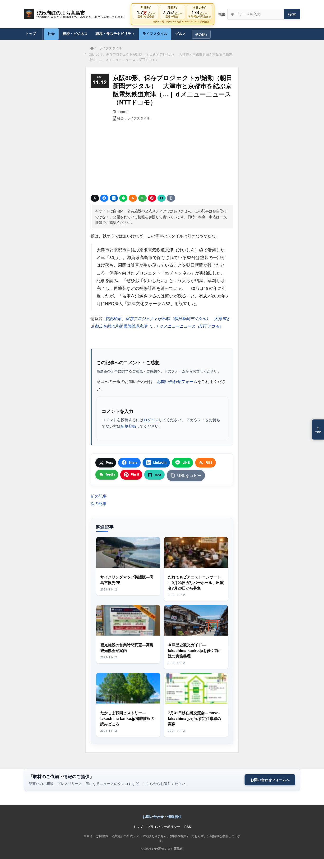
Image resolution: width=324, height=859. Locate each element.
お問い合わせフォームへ (270, 779)
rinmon (123, 111)
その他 (200, 34)
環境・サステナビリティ (115, 33)
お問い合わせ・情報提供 (162, 816)
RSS (187, 826)
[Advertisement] (162, 158)
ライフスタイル (155, 33)
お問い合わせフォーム (177, 381)
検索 (292, 14)
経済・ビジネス (75, 33)
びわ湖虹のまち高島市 (167, 848)
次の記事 (99, 503)
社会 (51, 33)
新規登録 (128, 426)
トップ (30, 33)
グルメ (180, 33)
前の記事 (99, 496)
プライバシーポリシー (163, 826)
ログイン (151, 419)
